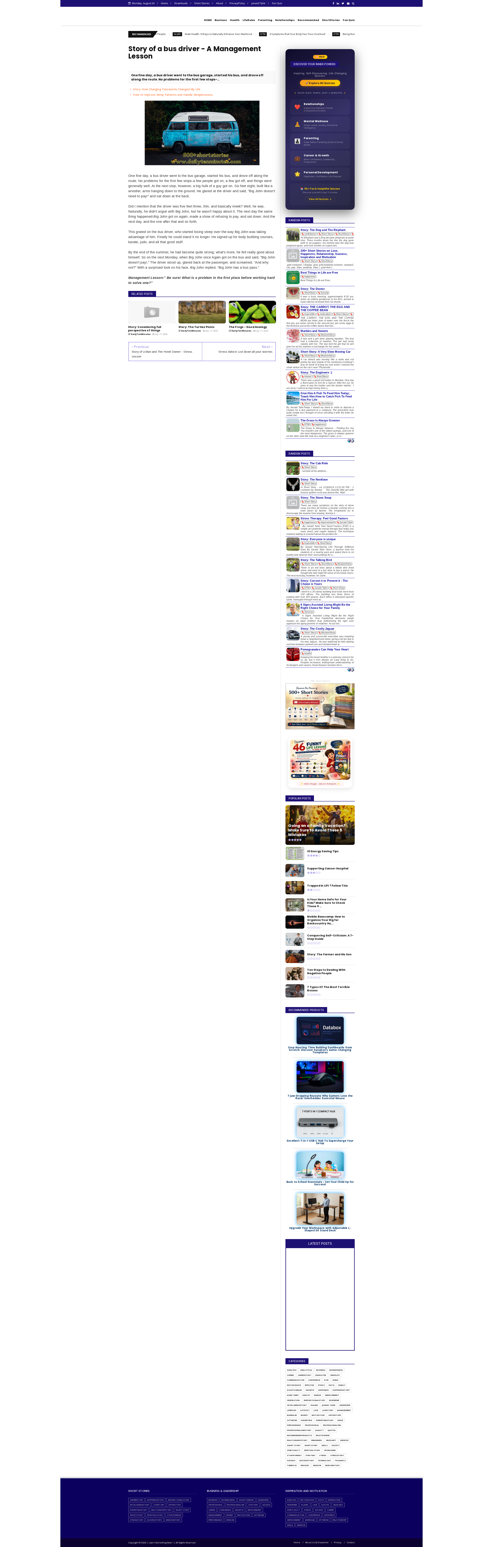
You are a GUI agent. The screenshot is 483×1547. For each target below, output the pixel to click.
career (290, 1375)
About (219, 3)
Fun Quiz (277, 3)
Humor (317, 1395)
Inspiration (293, 1400)
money (304, 1415)
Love (316, 1410)
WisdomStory (332, 1465)
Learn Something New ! (150, 19)
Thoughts (340, 1460)
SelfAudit (331, 1440)
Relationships (285, 20)
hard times (292, 1395)
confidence (314, 1380)
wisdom (317, 1465)
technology (324, 1460)
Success (291, 1460)
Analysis (291, 1370)
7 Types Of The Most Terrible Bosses (332, 34)
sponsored (330, 1450)
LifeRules (249, 20)
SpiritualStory (312, 1450)
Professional (312, 1425)
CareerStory (304, 1375)
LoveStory (327, 1410)
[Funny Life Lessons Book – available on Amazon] (320, 760)
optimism (292, 1420)
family (341, 1385)
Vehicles (305, 1465)
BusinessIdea (336, 1370)
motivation (318, 1415)
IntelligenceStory (296, 1405)
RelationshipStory (297, 1440)
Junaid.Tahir (328, 1405)
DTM (181, 34)
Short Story (293, 1445)
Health (234, 20)
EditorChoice (294, 1385)
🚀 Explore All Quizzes (320, 83)
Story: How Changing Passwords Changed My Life (166, 89)
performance (294, 1425)
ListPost (305, 1410)
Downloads (181, 3)
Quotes (331, 1430)
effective (309, 1385)
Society (335, 1445)
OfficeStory (334, 1415)
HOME (208, 20)
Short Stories (202, 3)
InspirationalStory (314, 1400)
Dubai (335, 1380)
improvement (332, 1395)
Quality (319, 1430)
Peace (340, 1420)
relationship (323, 1435)
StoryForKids (294, 1455)
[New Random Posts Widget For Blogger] (351, 441)
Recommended (308, 20)
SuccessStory (306, 1460)
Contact (351, 1542)
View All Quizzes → (320, 199)
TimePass (292, 1465)
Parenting (265, 20)
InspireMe (334, 1400)
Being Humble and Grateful (277, 34)
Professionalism (332, 1425)
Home (164, 3)
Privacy (337, 1542)
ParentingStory (325, 1420)
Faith (331, 1385)
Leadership (345, 1405)
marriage (292, 1415)
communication (295, 1380)
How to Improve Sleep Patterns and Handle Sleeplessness (173, 94)
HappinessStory (341, 1390)
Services (344, 1440)
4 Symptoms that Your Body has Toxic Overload (216, 34)
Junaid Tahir (258, 3)
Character (320, 1375)
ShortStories (331, 20)
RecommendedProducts (299, 1435)
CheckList (335, 1375)
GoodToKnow (294, 1390)
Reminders (316, 1440)
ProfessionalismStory (299, 1430)
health (306, 1395)
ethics (321, 1385)
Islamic (314, 1405)
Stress (322, 1455)
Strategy (310, 1455)
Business (221, 20)
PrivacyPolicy (237, 3)
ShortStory (311, 1445)
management (344, 1410)
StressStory (337, 1455)
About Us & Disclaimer (317, 1542)
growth (310, 1390)
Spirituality (293, 1450)
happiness (323, 1390)
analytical (306, 1370)
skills (324, 1445)
